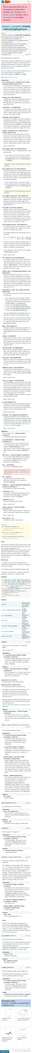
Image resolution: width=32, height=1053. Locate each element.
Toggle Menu (4, 1051)
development (8, 17)
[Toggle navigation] (29, 1)
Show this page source (24, 1051)
